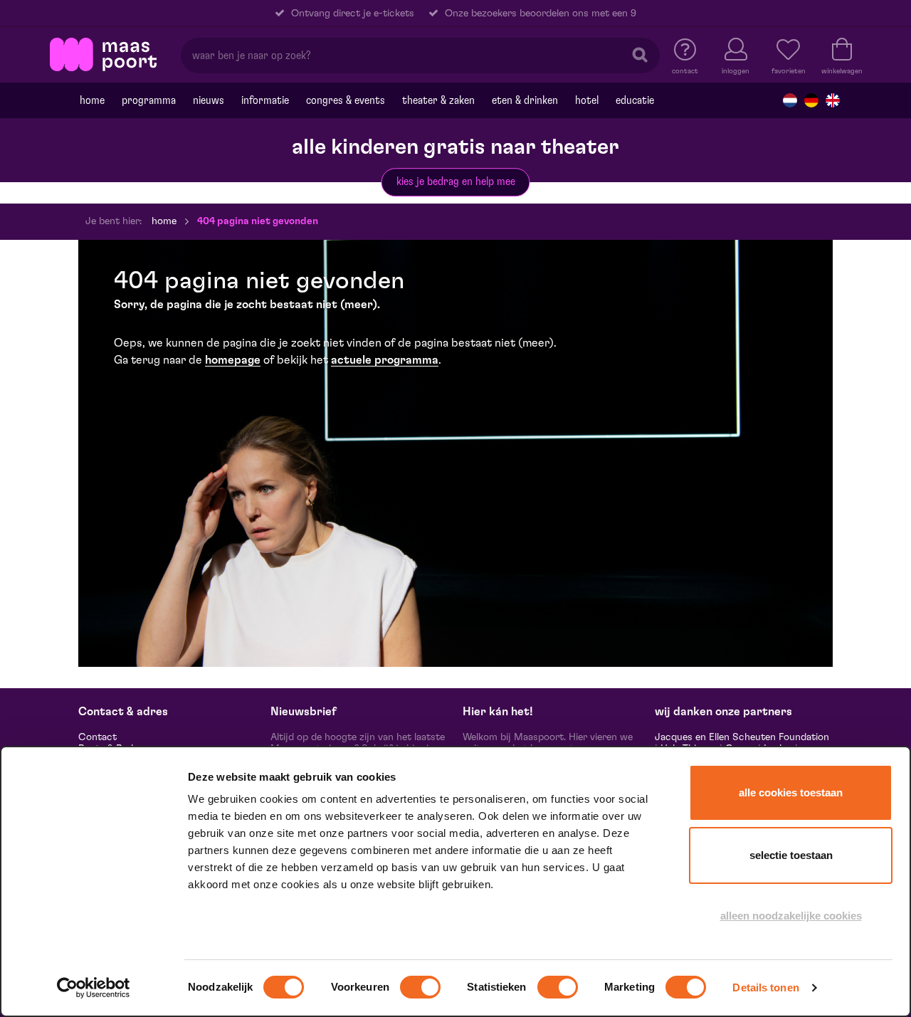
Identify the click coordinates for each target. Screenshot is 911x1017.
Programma (149, 100)
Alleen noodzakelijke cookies (791, 916)
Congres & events (345, 100)
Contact (97, 737)
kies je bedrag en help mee (455, 181)
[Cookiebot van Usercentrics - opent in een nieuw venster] (93, 987)
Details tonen (765, 987)
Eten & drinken (525, 100)
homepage (232, 360)
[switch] (420, 987)
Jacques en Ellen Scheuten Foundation (742, 737)
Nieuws (208, 100)
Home (92, 100)
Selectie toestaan (791, 855)
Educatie (635, 100)
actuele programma (384, 360)
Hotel (587, 100)
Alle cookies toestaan (791, 792)
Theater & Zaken (438, 100)
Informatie (265, 100)
